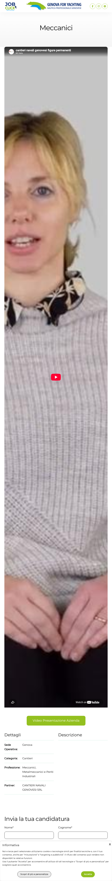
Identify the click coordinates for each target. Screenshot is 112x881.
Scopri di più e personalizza (34, 874)
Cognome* (65, 827)
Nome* (9, 827)
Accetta (88, 874)
